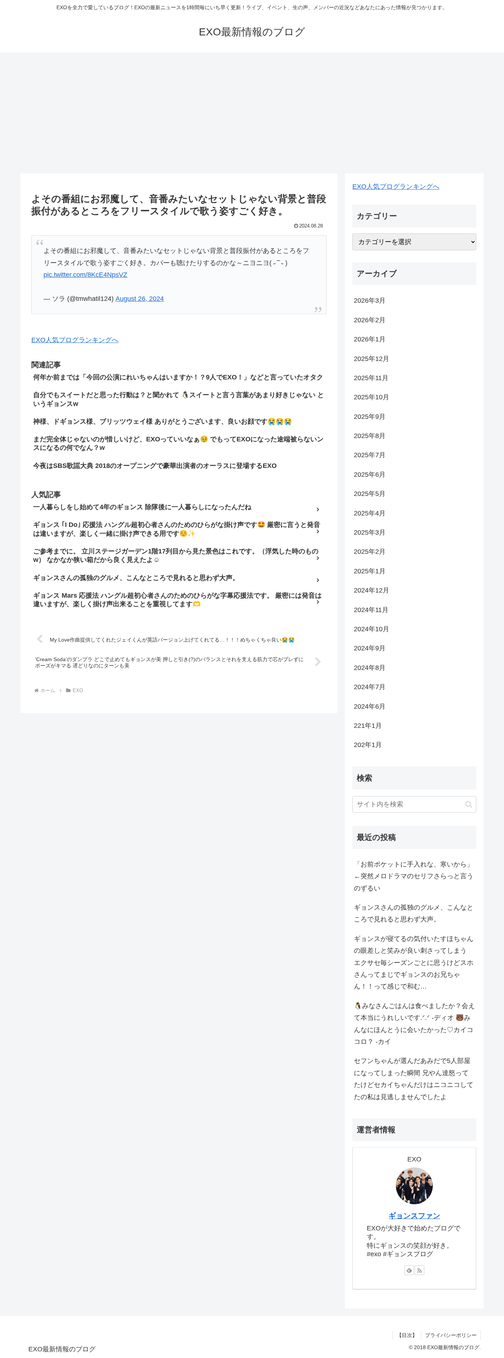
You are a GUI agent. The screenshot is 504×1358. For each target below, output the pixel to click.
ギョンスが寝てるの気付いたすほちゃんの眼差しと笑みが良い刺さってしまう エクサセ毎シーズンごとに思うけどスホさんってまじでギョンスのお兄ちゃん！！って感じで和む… (413, 962)
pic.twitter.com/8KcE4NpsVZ (85, 274)
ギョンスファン (414, 1216)
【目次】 (407, 1335)
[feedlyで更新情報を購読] (409, 1270)
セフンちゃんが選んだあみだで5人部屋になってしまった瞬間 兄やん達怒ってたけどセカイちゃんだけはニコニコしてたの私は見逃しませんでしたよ (413, 1078)
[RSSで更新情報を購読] (419, 1270)
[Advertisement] (252, 112)
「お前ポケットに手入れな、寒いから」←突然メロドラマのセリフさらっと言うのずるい (413, 876)
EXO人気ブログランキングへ (74, 340)
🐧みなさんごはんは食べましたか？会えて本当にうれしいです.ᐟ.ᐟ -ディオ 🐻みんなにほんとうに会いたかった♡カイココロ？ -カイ (414, 1023)
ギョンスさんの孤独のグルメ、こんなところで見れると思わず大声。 (413, 913)
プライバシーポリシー (451, 1335)
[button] (468, 804)
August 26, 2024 (139, 298)
